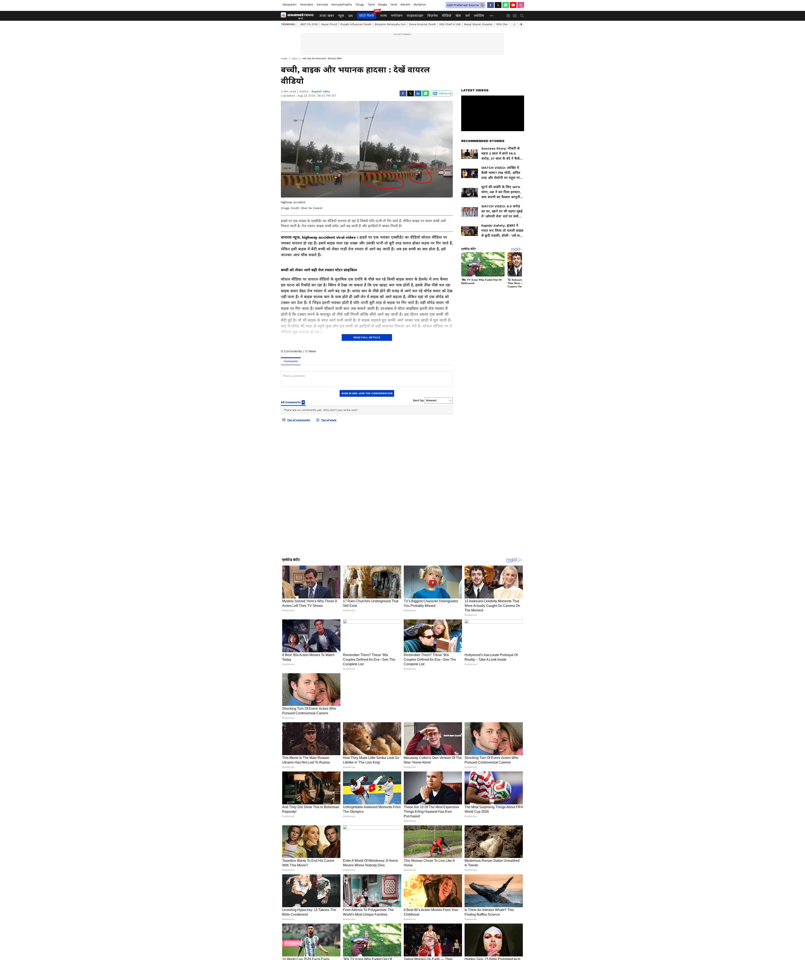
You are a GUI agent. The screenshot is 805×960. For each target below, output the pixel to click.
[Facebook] (490, 5)
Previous (515, 24)
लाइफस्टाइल (415, 16)
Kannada (322, 4)
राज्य (383, 16)
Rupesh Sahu (321, 91)
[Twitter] (498, 5)
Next (521, 24)
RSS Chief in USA (450, 24)
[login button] (509, 15)
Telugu (359, 4)
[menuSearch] (522, 15)
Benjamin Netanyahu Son (390, 24)
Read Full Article (366, 337)
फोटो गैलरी (366, 16)
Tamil (371, 4)
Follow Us (445, 93)
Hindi (393, 4)
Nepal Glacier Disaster (478, 24)
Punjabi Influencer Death (355, 24)
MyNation (420, 4)
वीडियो (446, 16)
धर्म (467, 16)
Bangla (382, 4)
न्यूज (341, 16)
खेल (458, 16)
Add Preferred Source (463, 5)
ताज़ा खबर (326, 16)
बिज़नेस (432, 16)
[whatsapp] (505, 5)
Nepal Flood (329, 24)
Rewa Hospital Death (422, 24)
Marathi (405, 4)
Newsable (306, 4)
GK (350, 16)
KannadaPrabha (341, 4)
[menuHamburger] (515, 16)
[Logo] (299, 16)
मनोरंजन (396, 16)
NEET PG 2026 (309, 24)
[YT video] (513, 5)
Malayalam (290, 4)
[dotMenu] (492, 15)
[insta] (520, 5)
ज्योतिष (479, 16)
